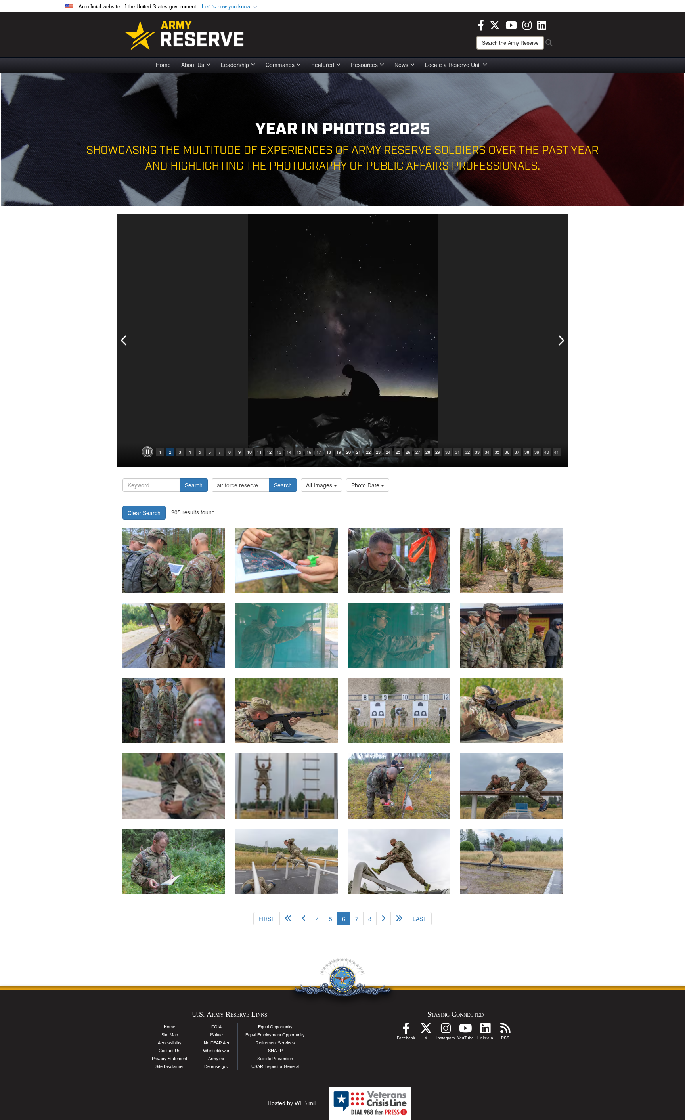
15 (299, 452)
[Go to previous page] (304, 918)
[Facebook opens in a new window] (481, 24)
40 (546, 452)
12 (269, 452)
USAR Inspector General (275, 1066)
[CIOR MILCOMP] (173, 560)
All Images (320, 485)
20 (348, 452)
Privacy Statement (169, 1058)
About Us (192, 65)
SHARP (275, 1050)
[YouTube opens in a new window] (511, 24)
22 (368, 452)
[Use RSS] (505, 1030)
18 (328, 452)
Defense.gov (216, 1066)
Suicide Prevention (275, 1058)
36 (507, 452)
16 (308, 452)
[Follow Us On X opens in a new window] (426, 1030)
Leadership (235, 65)
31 (457, 452)
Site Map (169, 1034)
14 (289, 452)
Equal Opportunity (275, 1026)
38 (526, 452)
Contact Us (169, 1050)
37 (517, 452)
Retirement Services (275, 1042)
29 (437, 452)
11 (259, 452)
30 (447, 452)
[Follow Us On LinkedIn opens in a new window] (485, 1030)
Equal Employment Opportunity (275, 1034)
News (401, 65)
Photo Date (366, 485)
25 (398, 452)
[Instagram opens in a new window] (527, 24)
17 (318, 452)
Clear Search (144, 513)
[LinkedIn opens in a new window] (541, 24)
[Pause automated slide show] (147, 451)
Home (163, 65)
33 (477, 452)
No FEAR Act (216, 1042)
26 (408, 452)
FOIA (216, 1026)
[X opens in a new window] (495, 24)
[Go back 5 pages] (288, 918)
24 (388, 452)
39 (536, 452)
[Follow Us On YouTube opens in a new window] (465, 1030)
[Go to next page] (383, 918)
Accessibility (170, 1042)
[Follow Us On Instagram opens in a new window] (445, 1030)
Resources (364, 65)
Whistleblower (216, 1050)
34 (487, 452)
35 (497, 452)
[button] (230, 6)
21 (358, 452)
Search (194, 485)
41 (556, 452)
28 (427, 452)
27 (417, 452)
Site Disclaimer (169, 1066)
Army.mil (216, 1058)
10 (249, 452)
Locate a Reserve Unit (453, 65)
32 (467, 452)
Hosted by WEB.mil (292, 1103)
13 (279, 452)
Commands (280, 65)
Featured (322, 65)
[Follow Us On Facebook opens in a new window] (406, 1030)
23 (378, 452)
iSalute (216, 1034)
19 (338, 452)
